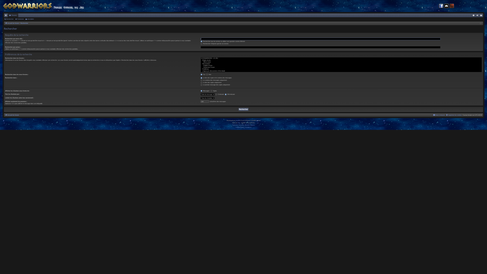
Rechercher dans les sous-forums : (17, 74)
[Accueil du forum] (48, 6)
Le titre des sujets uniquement (212, 82)
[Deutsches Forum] (341, 67)
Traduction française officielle (240, 125)
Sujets (215, 91)
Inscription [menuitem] (481, 15)
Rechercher (10, 19)
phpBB (238, 120)
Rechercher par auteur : (13, 47)
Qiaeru (253, 125)
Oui (204, 74)
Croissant (221, 94)
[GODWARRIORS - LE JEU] (341, 58)
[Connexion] (451, 6)
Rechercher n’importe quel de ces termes (216, 43)
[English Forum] (341, 65)
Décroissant (231, 94)
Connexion (20, 19)
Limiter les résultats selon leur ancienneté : (19, 98)
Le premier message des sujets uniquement (216, 84)
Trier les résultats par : (12, 94)
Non (209, 74)
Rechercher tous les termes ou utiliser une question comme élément (224, 41)
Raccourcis (6, 15)
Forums (14, 15)
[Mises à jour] (341, 62)
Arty (239, 122)
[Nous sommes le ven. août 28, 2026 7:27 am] (481, 23)
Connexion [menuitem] (477, 15)
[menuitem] (473, 15)
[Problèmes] (341, 69)
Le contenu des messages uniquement (215, 80)
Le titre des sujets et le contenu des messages (217, 78)
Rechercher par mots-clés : (14, 38)
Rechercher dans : (11, 78)
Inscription (31, 19)
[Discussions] (341, 64)
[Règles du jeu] (341, 60)
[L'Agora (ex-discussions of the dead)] (341, 71)
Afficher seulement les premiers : (16, 101)
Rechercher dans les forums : (15, 58)
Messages (206, 91)
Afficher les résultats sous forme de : (17, 91)
